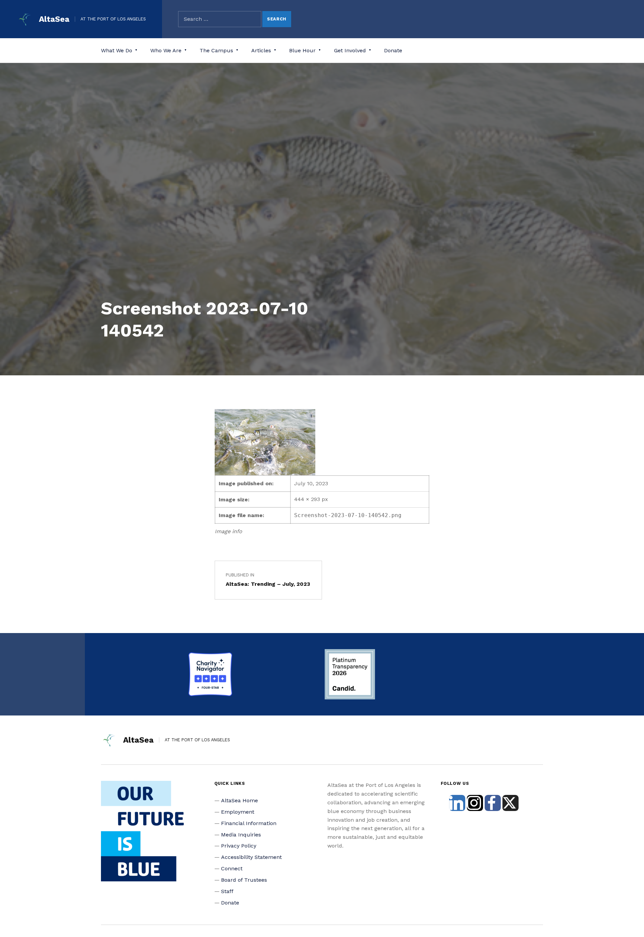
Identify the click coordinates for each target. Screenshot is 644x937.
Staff (227, 891)
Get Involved (350, 50)
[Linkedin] (457, 803)
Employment (237, 812)
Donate (393, 50)
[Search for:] (219, 19)
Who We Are (165, 50)
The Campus (216, 50)
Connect (232, 868)
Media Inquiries (241, 834)
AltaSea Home (239, 800)
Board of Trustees (244, 880)
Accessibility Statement (251, 857)
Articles (261, 50)
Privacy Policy (238, 845)
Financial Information (248, 823)
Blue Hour (302, 50)
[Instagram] (475, 803)
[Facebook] (493, 803)
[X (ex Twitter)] (510, 803)
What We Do (116, 50)
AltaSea (54, 19)
